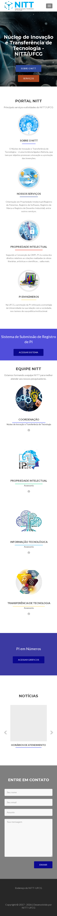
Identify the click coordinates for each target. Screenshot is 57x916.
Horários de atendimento (28, 745)
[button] (3, 730)
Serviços (28, 78)
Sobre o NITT (28, 68)
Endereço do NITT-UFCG (28, 887)
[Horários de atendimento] (28, 723)
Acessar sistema (28, 352)
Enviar (43, 865)
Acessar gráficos (28, 659)
